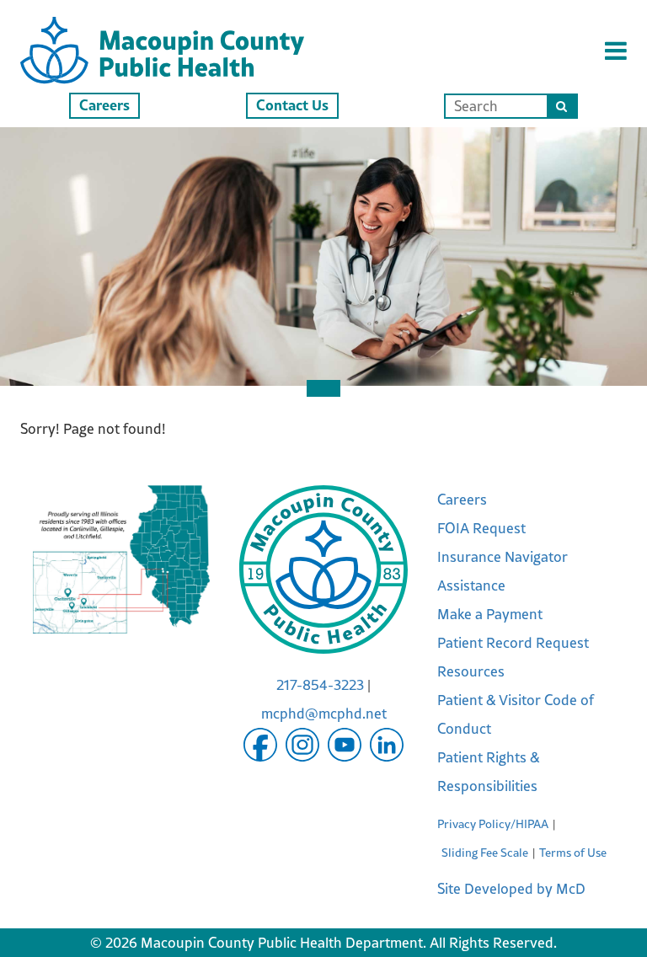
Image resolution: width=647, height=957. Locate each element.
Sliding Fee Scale (484, 852)
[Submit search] (561, 106)
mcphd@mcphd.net (324, 713)
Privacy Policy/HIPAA (492, 823)
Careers (104, 104)
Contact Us (292, 104)
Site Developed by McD (511, 889)
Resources (471, 671)
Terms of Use (573, 852)
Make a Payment (490, 614)
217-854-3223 (320, 685)
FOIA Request (481, 528)
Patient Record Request (513, 643)
